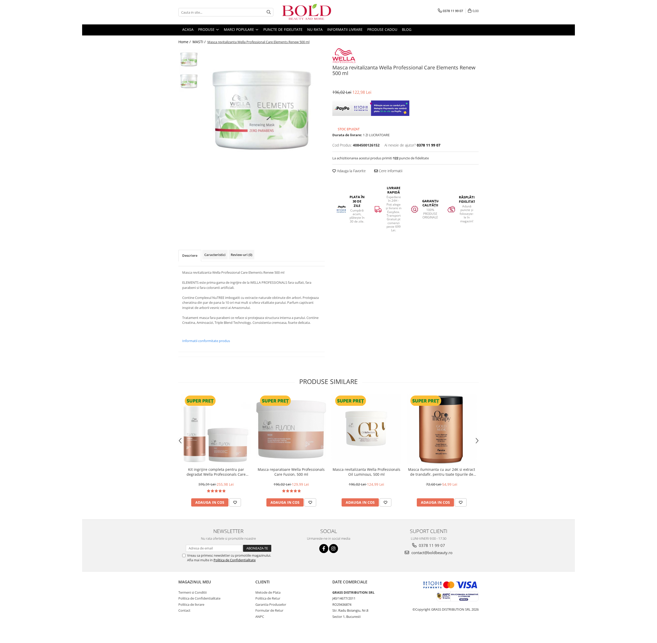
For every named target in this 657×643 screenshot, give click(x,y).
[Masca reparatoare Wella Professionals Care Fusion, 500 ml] (291, 429)
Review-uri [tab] (241, 254)
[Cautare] (268, 12)
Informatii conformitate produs (206, 340)
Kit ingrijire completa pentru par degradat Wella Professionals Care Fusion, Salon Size (216, 472)
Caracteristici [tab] (215, 254)
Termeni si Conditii (192, 592)
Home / (185, 41)
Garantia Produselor (270, 604)
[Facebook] (323, 548)
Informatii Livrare (345, 29)
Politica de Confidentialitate (235, 560)
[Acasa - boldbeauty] (306, 12)
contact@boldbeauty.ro (431, 552)
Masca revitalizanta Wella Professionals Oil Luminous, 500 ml (366, 472)
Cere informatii (390, 170)
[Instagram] (333, 548)
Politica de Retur (267, 598)
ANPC (259, 616)
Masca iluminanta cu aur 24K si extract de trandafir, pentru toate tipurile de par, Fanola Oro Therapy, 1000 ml (441, 472)
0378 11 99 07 (431, 545)
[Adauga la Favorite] (235, 502)
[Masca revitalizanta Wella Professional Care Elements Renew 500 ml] (264, 109)
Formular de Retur (269, 610)
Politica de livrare (191, 604)
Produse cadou (382, 29)
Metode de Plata (268, 592)
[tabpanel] (264, 109)
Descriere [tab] (189, 255)
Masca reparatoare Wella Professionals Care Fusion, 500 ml (291, 472)
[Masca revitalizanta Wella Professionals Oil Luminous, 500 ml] (366, 429)
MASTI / (199, 41)
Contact (184, 610)
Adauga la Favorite (351, 170)
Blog (406, 29)
